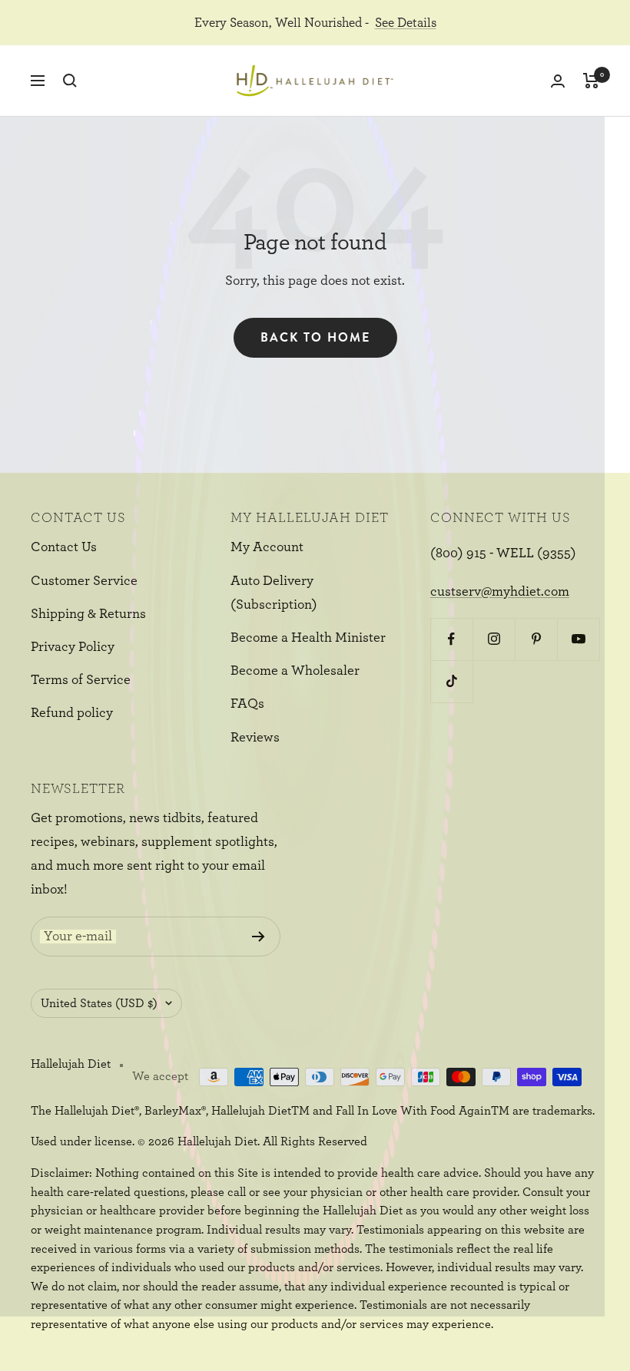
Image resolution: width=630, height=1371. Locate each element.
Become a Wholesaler (295, 671)
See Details (405, 22)
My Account (266, 547)
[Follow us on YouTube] (578, 639)
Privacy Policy (72, 647)
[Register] (258, 936)
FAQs (247, 704)
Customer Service (84, 581)
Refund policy (72, 713)
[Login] (558, 81)
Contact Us (64, 547)
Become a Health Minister (308, 638)
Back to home (315, 337)
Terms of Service (81, 680)
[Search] (70, 81)
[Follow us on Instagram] (493, 639)
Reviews (255, 738)
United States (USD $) (99, 1003)
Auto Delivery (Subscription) (273, 593)
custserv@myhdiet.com (499, 592)
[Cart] (591, 80)
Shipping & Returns (88, 614)
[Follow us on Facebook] (451, 639)
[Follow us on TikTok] (451, 681)
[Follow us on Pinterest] (536, 639)
